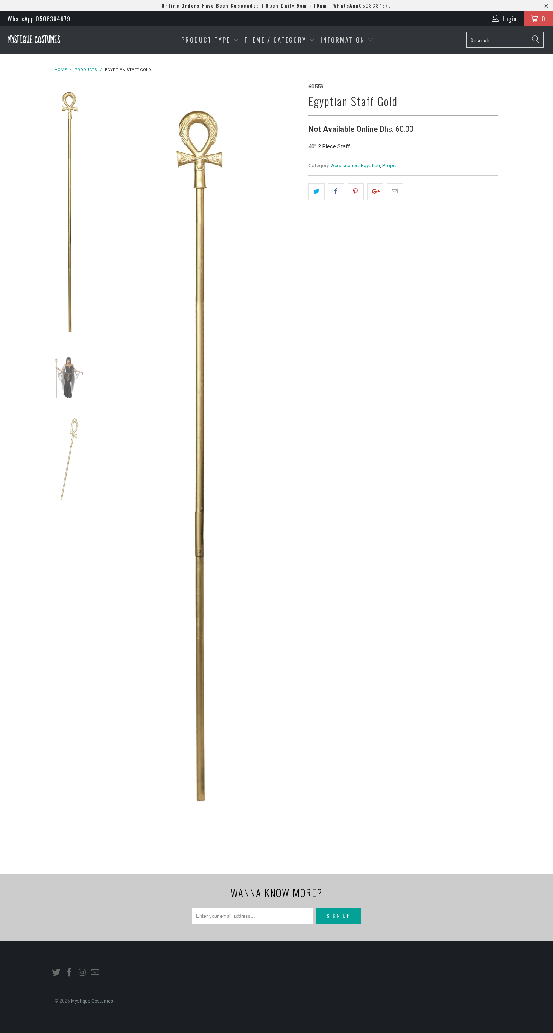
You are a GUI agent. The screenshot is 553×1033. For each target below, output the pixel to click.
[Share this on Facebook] (336, 191)
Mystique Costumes (34, 40)
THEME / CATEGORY (275, 39)
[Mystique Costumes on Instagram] (82, 973)
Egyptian (370, 165)
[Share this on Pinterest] (356, 191)
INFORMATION (344, 39)
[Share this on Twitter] (316, 191)
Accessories (345, 165)
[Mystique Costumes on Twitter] (56, 973)
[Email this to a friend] (395, 191)
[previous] (107, 467)
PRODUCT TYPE (207, 39)
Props (389, 165)
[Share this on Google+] (375, 191)
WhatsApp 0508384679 (39, 18)
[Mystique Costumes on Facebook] (69, 973)
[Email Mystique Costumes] (95, 973)
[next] (290, 467)
